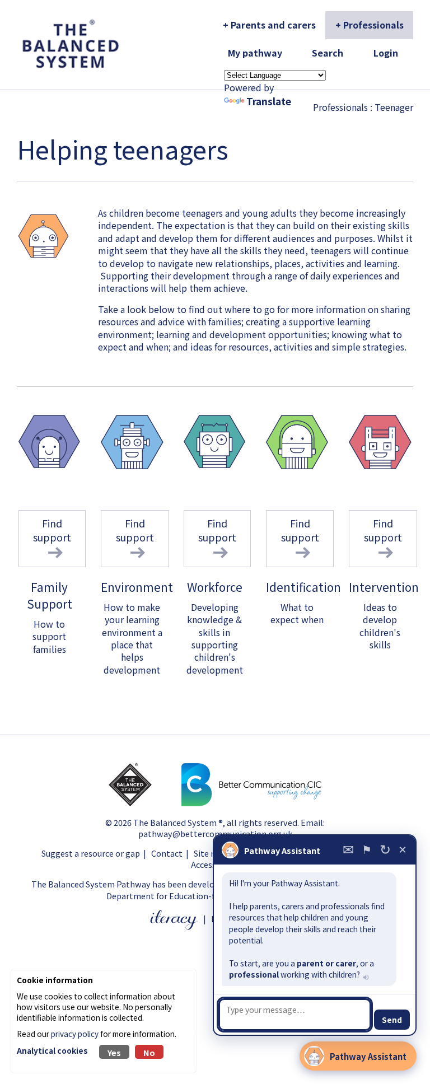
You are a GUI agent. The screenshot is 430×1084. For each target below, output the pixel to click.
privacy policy (75, 1033)
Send (392, 1019)
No (149, 1052)
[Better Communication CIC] (251, 803)
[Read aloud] (365, 977)
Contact (167, 853)
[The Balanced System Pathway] (144, 803)
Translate (268, 101)
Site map (211, 853)
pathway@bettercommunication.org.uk (215, 833)
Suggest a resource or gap (90, 853)
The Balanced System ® (178, 822)
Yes (114, 1052)
